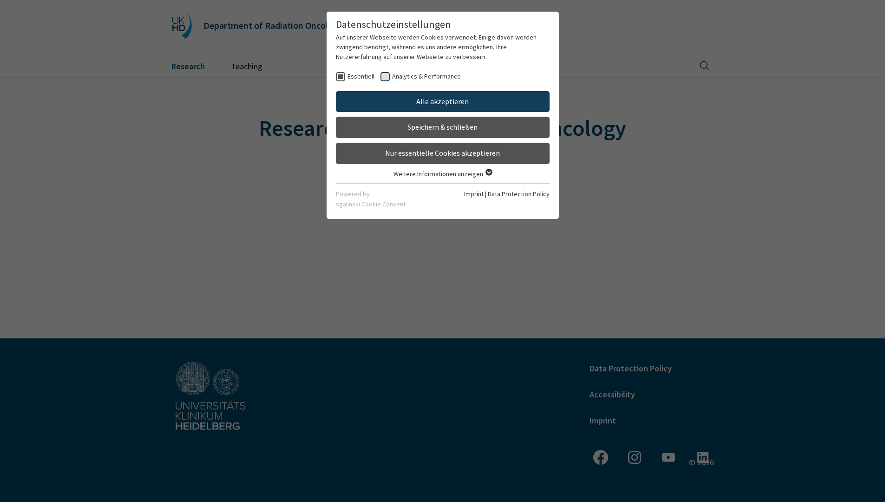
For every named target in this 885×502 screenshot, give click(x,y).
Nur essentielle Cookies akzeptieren (442, 153)
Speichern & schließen (442, 127)
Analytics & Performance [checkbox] (426, 76)
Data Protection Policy (519, 194)
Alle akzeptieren (442, 101)
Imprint (474, 194)
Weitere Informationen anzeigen (439, 174)
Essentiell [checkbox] (360, 76)
